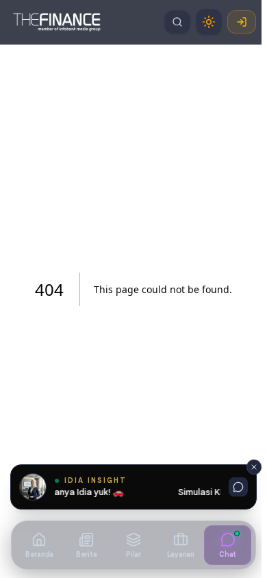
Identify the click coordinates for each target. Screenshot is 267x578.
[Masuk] (241, 22)
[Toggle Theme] (209, 22)
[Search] (177, 22)
